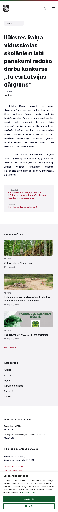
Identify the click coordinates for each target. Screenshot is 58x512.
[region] (29, 491)
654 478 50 (9, 438)
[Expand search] (45, 8)
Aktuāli (7, 259)
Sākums (10, 23)
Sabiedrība (9, 391)
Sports (7, 396)
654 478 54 (9, 430)
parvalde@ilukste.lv (13, 470)
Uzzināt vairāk (28, 492)
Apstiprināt (29, 499)
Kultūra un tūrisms (13, 385)
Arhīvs (7, 375)
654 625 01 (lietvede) (14, 466)
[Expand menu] (53, 8)
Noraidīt (29, 506)
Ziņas (18, 23)
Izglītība (8, 95)
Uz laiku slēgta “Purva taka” (19, 263)
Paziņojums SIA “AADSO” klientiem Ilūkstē (26, 334)
